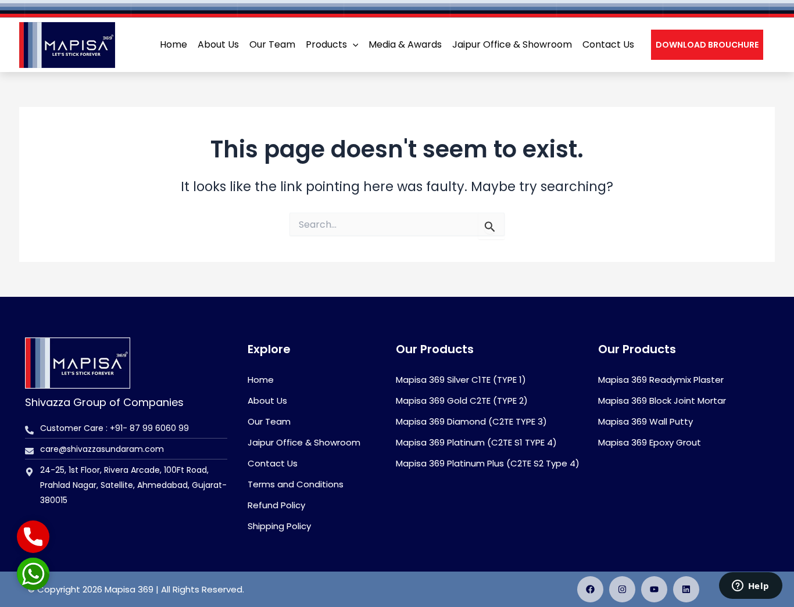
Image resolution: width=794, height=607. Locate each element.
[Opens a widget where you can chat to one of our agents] (750, 586)
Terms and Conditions (296, 484)
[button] (707, 45)
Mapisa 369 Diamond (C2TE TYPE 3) (471, 421)
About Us (267, 400)
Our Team (269, 421)
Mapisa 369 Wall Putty (645, 421)
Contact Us (273, 463)
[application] (353, 44)
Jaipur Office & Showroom (304, 442)
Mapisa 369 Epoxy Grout (649, 442)
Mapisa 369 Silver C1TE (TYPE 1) (461, 379)
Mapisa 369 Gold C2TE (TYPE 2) (462, 400)
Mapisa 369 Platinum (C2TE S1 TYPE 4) (476, 442)
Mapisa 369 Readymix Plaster (661, 379)
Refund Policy (276, 505)
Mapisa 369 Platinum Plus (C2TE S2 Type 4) (488, 463)
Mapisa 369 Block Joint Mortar (662, 400)
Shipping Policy (279, 526)
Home (261, 379)
